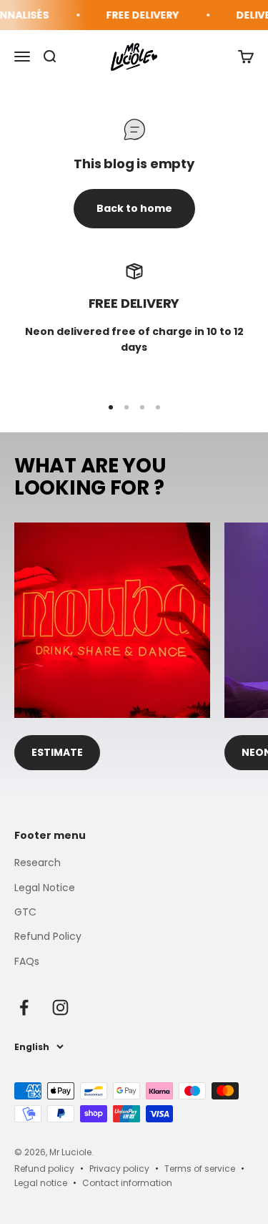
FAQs (26, 961)
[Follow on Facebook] (24, 1007)
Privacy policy (119, 1168)
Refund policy (44, 1168)
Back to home (134, 208)
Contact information (127, 1183)
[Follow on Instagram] (60, 1007)
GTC (25, 912)
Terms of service (199, 1168)
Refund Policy (47, 936)
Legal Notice (44, 887)
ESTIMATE (57, 752)
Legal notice (40, 1183)
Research (37, 862)
